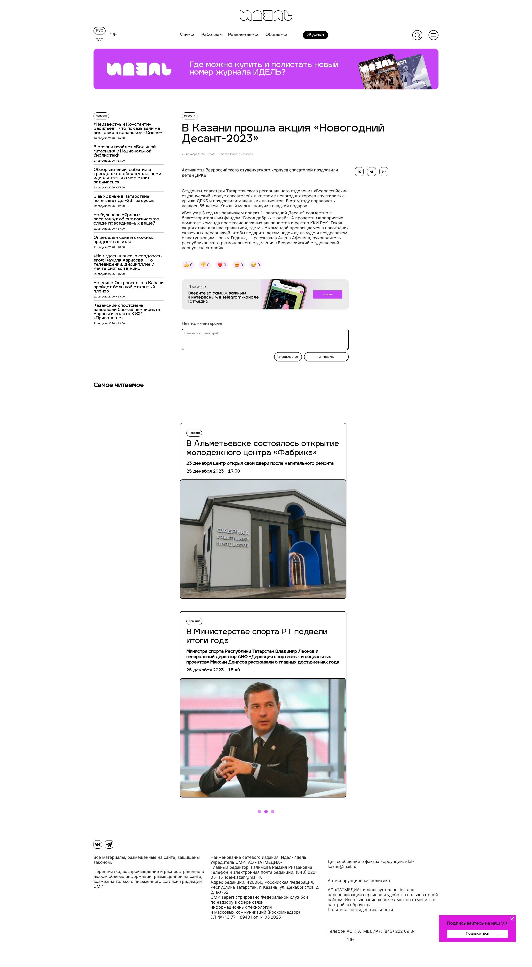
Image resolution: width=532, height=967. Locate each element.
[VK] (98, 844)
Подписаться (477, 933)
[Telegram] (371, 171)
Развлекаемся (244, 35)
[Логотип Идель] (266, 16)
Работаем (211, 35)
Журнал (315, 35)
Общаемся (276, 35)
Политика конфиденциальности (360, 909)
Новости (101, 116)
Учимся (188, 35)
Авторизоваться (288, 356)
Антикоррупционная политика (359, 880)
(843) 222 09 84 (399, 931)
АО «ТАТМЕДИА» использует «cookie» (367, 889)
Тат (99, 40)
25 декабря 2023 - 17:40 (198, 154)
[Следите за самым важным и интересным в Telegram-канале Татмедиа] (265, 295)
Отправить (326, 356)
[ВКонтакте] (359, 171)
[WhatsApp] (383, 171)
